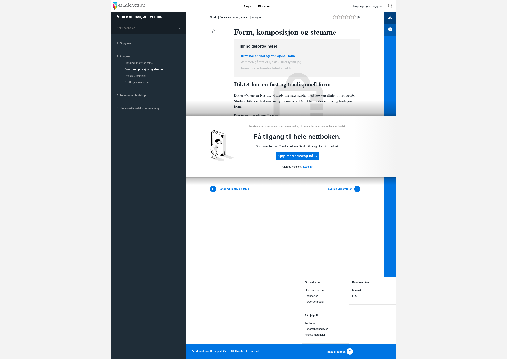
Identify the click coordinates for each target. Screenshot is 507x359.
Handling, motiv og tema (139, 62)
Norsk (213, 17)
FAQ (354, 295)
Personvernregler (314, 301)
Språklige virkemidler (137, 82)
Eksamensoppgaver (316, 328)
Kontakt (356, 290)
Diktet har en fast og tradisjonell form (267, 56)
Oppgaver (126, 43)
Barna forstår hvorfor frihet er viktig (266, 68)
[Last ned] (390, 18)
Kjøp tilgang (360, 6)
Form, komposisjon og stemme (144, 69)
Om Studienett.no (315, 290)
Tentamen (310, 323)
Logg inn (377, 6)
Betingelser (311, 295)
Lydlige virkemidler (135, 75)
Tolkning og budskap (133, 95)
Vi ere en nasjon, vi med (139, 16)
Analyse (125, 56)
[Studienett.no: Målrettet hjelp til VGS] (138, 6)
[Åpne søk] (390, 7)
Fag (246, 6)
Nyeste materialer (315, 334)
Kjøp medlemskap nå (295, 156)
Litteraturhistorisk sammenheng (139, 108)
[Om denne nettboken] (390, 30)
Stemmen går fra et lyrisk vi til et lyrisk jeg (271, 62)
